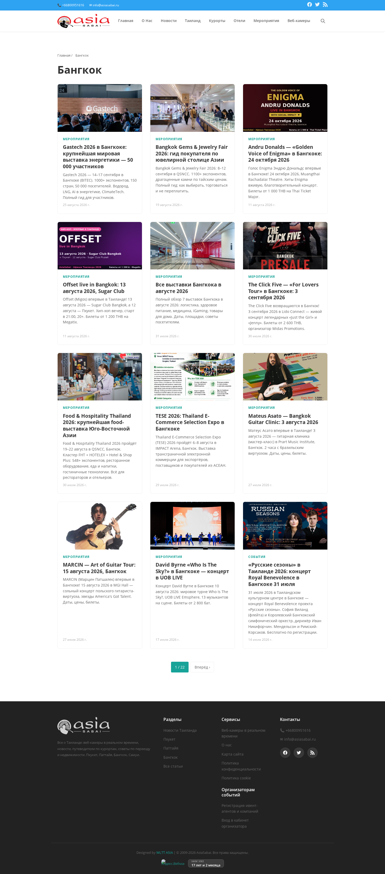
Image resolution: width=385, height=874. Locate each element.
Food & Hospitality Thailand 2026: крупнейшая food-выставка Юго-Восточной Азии (97, 425)
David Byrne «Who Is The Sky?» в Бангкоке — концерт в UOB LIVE (192, 571)
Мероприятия (266, 20)
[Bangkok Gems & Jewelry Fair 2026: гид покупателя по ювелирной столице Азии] (192, 108)
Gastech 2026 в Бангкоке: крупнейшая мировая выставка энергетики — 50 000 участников (98, 157)
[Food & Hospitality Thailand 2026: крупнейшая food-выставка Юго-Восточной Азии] (100, 376)
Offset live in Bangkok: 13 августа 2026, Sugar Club (94, 288)
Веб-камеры (299, 20)
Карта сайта (233, 754)
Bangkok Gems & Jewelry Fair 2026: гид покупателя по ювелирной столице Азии (192, 153)
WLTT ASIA (164, 852)
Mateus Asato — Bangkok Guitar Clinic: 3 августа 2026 (283, 419)
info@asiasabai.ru (300, 739)
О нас (227, 744)
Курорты (217, 20)
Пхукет (169, 739)
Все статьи (173, 766)
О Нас (147, 20)
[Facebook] (309, 5)
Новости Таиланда (180, 730)
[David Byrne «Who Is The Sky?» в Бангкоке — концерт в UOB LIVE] (192, 525)
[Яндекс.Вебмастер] (172, 863)
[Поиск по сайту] (323, 21)
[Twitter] (317, 5)
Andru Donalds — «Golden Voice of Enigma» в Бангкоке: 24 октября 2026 (285, 153)
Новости (169, 20)
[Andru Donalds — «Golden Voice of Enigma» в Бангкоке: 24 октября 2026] (285, 108)
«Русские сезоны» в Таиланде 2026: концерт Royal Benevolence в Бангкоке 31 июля (279, 574)
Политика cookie (236, 777)
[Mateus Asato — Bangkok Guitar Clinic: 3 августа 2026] (285, 376)
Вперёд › (202, 667)
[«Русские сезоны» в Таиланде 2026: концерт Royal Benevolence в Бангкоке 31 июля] (285, 525)
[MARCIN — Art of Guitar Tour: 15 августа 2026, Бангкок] (100, 525)
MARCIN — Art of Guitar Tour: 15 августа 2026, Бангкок (99, 568)
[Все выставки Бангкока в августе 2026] (192, 245)
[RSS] (325, 5)
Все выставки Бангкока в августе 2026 (188, 288)
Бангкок (170, 757)
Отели (239, 20)
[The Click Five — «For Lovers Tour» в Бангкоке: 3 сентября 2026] (285, 245)
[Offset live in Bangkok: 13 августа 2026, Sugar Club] (100, 245)
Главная (125, 20)
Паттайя (170, 748)
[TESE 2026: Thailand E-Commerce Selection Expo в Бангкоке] (192, 376)
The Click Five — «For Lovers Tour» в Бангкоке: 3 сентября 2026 (283, 291)
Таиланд (193, 20)
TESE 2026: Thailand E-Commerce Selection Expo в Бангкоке (190, 422)
